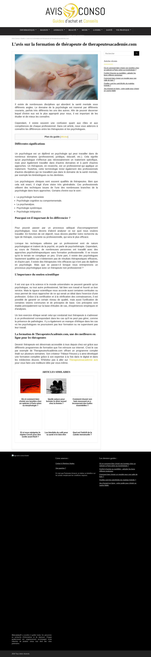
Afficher (64, 137)
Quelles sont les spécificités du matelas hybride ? (117, 480)
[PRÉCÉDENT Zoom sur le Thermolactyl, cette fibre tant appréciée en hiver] (2, 651)
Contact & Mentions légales (65, 463)
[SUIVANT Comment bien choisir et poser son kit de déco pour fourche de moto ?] (148, 651)
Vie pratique (122, 30)
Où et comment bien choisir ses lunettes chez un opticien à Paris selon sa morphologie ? (30, 402)
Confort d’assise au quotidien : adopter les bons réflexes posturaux (120, 74)
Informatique (27, 30)
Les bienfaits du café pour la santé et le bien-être (56, 433)
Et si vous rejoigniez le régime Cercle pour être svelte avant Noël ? (30, 434)
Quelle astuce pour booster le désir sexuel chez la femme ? (56, 401)
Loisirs (97, 30)
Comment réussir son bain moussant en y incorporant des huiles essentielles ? (82, 402)
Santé (109, 30)
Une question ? (61, 468)
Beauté (72, 30)
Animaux (58, 30)
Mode (85, 30)
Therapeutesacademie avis (83, 360)
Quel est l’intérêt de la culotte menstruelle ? (82, 433)
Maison (44, 30)
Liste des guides (75, 36)
